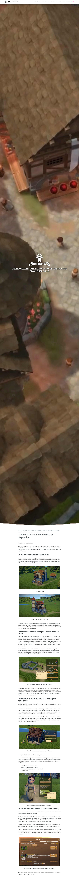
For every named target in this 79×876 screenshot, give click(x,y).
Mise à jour (43, 531)
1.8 (49, 530)
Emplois (68, 2)
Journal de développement (41, 530)
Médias (42, 2)
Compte (53, 2)
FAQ (57, 2)
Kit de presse (62, 2)
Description (37, 2)
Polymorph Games (31, 530)
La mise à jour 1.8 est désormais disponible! (35, 536)
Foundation (57, 530)
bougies (52, 530)
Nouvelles (47, 2)
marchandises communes (35, 531)
